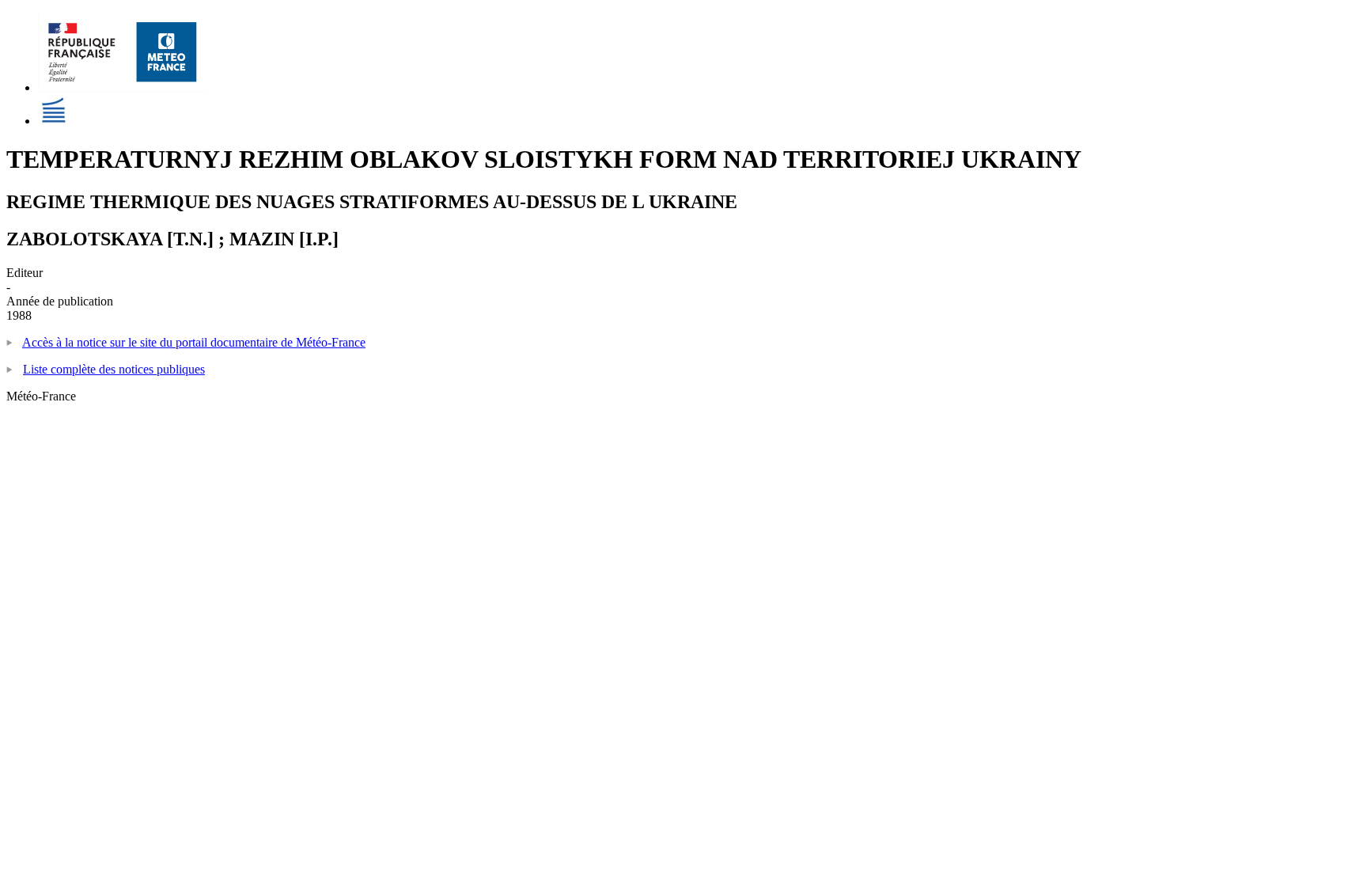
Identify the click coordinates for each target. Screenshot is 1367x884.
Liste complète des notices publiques (114, 369)
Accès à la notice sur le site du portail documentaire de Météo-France (193, 342)
